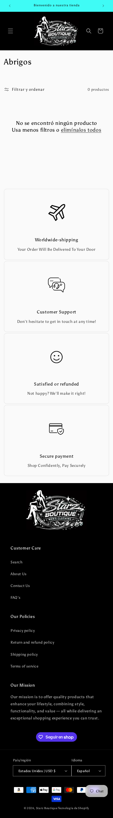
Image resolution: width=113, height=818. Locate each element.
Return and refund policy (32, 642)
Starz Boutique (47, 808)
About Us (19, 574)
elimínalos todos (81, 130)
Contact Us (20, 586)
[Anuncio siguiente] (103, 6)
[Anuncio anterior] (10, 6)
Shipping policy (24, 654)
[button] (10, 31)
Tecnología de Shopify (73, 808)
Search (17, 562)
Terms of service (25, 666)
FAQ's (15, 597)
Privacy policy (23, 630)
